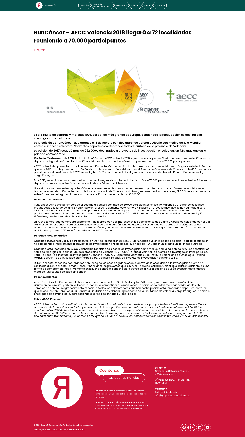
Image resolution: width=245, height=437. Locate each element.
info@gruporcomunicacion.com (172, 395)
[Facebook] (184, 427)
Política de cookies (76, 429)
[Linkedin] (199, 427)
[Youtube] (207, 427)
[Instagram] (191, 427)
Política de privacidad (55, 429)
